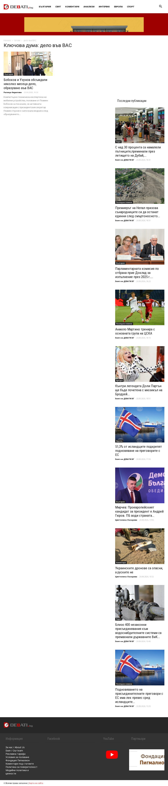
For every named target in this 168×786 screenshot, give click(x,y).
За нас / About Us (15, 747)
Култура (119, 380)
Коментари (72, 6)
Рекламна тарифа (15, 753)
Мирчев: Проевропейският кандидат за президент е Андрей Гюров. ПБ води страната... (139, 511)
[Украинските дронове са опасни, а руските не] (139, 546)
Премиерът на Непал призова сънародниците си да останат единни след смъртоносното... (137, 212)
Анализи (89, 6)
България (45, 6)
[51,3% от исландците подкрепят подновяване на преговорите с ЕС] (139, 425)
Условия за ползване (17, 757)
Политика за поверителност (21, 766)
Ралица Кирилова (13, 92)
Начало (7, 40)
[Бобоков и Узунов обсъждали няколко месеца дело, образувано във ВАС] (28, 64)
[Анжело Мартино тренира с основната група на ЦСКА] (139, 307)
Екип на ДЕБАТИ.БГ (124, 160)
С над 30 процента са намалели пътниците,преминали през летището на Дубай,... (138, 151)
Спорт (130, 6)
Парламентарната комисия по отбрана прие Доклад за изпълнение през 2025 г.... (137, 273)
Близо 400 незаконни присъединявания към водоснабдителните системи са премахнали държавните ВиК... (138, 631)
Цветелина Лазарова (126, 520)
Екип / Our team (14, 750)
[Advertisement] (139, 64)
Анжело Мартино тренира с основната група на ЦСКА (135, 331)
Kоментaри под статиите (20, 763)
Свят (58, 6)
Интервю (104, 6)
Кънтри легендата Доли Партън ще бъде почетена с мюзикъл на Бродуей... (138, 390)
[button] (160, 6)
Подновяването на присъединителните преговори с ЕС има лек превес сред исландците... (139, 696)
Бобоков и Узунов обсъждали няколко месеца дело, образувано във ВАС (25, 84)
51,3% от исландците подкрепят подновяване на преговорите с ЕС (138, 451)
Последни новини (124, 202)
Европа (118, 6)
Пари (118, 142)
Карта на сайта (36, 783)
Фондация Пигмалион (18, 760)
